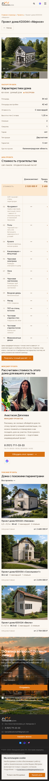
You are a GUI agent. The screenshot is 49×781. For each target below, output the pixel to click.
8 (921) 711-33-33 (14, 445)
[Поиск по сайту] (34, 3)
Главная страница (8, 15)
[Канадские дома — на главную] (8, 3)
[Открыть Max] (7, 461)
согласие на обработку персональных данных (24, 700)
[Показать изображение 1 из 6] (6, 75)
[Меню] (45, 3)
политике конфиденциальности (30, 769)
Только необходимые (16, 775)
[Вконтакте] (20, 743)
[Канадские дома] (9, 719)
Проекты (20, 15)
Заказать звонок (24, 737)
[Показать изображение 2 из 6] (15, 75)
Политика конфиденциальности (13, 753)
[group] (24, 54)
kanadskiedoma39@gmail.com (17, 732)
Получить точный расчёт (17, 358)
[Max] (40, 3)
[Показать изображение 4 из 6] (34, 75)
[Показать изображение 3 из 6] (25, 75)
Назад (8, 28)
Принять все (37, 775)
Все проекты (8, 480)
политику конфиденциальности (28, 697)
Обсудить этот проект (24, 454)
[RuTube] (29, 743)
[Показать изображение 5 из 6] (44, 75)
